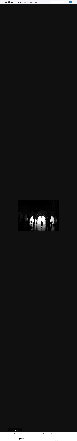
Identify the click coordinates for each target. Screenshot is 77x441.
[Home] (9, 2)
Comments (61, 433)
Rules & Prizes (46, 433)
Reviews (21, 2)
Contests (31, 2)
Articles (17, 2)
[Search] (63, 2)
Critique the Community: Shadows (25, 433)
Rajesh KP (22, 438)
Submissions (54, 433)
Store (36, 2)
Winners (16, 433)
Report (57, 435)
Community (26, 2)
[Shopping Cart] (66, 2)
